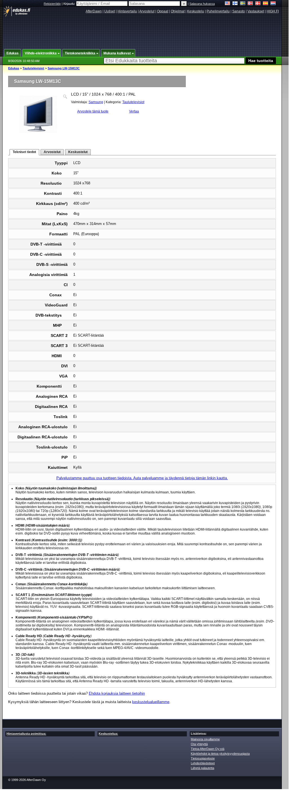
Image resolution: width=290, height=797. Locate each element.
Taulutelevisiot (33, 68)
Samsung (95, 102)
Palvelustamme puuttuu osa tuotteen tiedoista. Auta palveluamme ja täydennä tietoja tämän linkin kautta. (142, 478)
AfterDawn (94, 11)
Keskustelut (78, 152)
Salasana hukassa (202, 3)
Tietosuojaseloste (203, 758)
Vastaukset (255, 11)
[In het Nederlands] (273, 3)
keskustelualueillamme (150, 702)
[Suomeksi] (235, 3)
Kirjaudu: (69, 3)
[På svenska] (242, 3)
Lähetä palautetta (202, 768)
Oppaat (162, 11)
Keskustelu (195, 11)
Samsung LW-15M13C (64, 68)
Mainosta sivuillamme (205, 739)
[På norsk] (250, 3)
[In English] (227, 3)
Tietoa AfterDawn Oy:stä (207, 748)
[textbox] (174, 61)
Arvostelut (146, 11)
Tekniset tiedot (24, 152)
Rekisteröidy (52, 3)
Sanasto (238, 11)
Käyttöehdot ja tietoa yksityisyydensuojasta (220, 753)
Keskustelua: (108, 733)
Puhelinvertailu (218, 11)
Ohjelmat (178, 11)
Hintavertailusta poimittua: (26, 733)
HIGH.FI (273, 11)
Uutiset (109, 11)
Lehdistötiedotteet (203, 763)
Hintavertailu (127, 11)
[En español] (265, 3)
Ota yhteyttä (199, 744)
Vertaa (134, 111)
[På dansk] (258, 3)
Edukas (13, 68)
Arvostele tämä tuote (93, 111)
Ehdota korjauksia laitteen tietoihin (117, 693)
